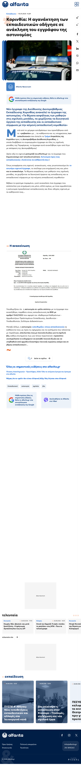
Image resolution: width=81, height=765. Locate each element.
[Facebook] (77, 34)
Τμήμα (47, 136)
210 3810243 (69, 748)
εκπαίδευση (14, 677)
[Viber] (77, 55)
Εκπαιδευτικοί (13, 386)
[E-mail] (77, 70)
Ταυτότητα (24, 748)
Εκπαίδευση (11, 14)
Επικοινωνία (7, 748)
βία (44, 386)
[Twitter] (77, 41)
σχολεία (36, 386)
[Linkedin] (77, 48)
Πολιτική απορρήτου (28, 744)
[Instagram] (69, 735)
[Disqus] (40, 442)
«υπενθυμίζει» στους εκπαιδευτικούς (48, 327)
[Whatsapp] (77, 63)
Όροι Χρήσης (7, 744)
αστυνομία (25, 386)
